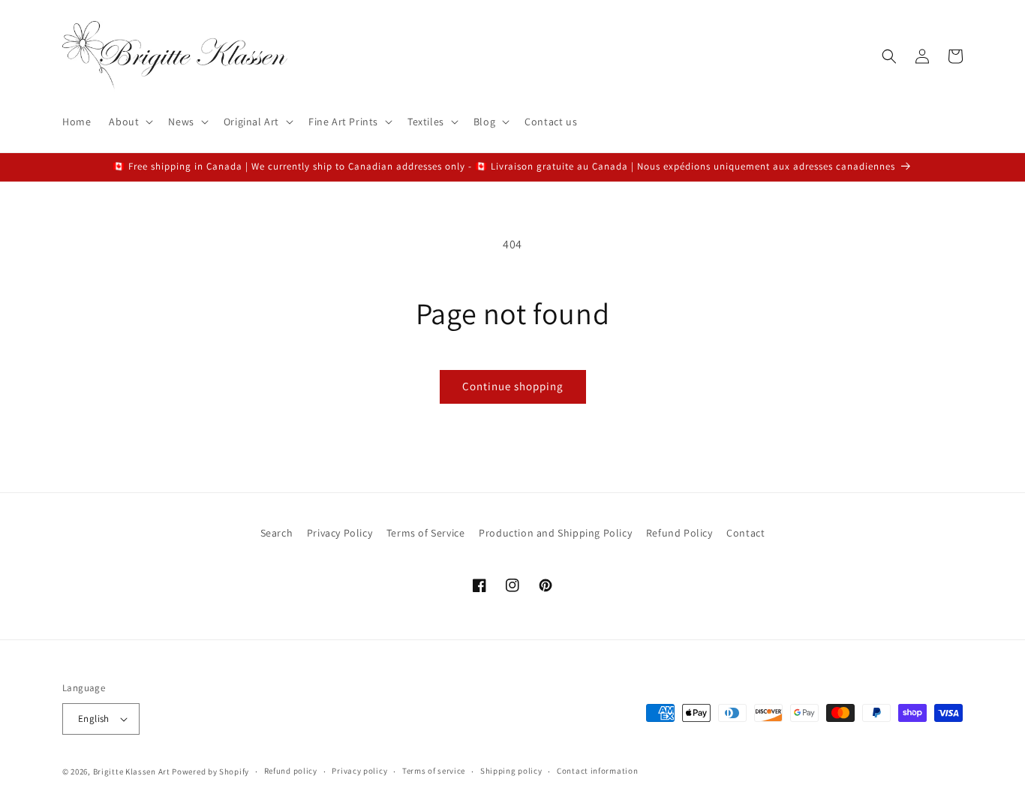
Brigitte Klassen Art (131, 771)
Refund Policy (679, 533)
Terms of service (433, 770)
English (94, 718)
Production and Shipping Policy (555, 533)
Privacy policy (359, 770)
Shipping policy (511, 770)
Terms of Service (425, 533)
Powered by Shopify (210, 771)
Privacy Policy (339, 533)
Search (276, 533)
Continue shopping (513, 386)
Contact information (597, 770)
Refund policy (290, 770)
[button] (129, 121)
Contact (745, 533)
